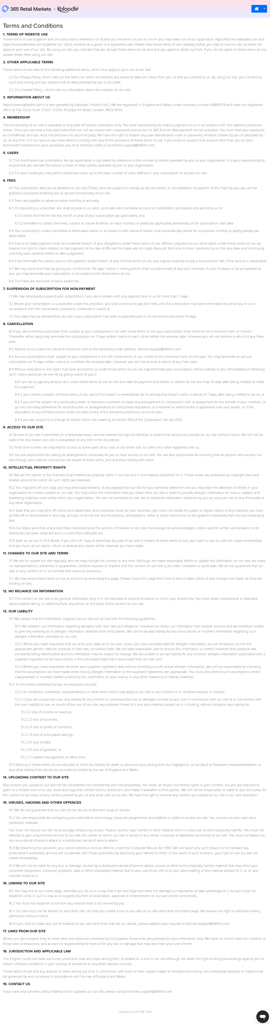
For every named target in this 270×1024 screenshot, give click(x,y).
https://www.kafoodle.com (22, 44)
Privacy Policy (30, 77)
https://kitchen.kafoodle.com (236, 39)
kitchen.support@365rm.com (133, 145)
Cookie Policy (31, 90)
